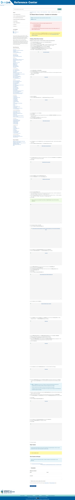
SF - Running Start (15, 130)
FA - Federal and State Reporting (16, 106)
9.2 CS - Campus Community (16, 73)
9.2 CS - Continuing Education (16, 74)
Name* (31, 472)
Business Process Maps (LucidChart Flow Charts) (18, 59)
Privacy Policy (47, 482)
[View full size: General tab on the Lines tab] (45, 168)
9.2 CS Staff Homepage (15, 123)
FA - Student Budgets (15, 100)
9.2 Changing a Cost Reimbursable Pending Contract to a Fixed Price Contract (51, 464)
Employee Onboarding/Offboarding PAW (17, 56)
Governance (14, 61)
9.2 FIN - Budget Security (15, 85)
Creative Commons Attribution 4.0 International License (41, 499)
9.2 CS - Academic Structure (16, 69)
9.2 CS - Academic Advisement (16, 70)
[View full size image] (45, 213)
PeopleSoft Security (15, 65)
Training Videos (14, 67)
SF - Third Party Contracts (15, 131)
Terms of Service (52, 482)
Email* (48, 472)
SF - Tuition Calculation (15, 132)
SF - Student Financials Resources (16, 133)
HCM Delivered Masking (16, 143)
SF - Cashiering (14, 126)
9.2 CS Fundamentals (15, 75)
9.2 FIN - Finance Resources (16, 92)
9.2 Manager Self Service (15, 121)
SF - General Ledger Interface (16, 128)
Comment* (31, 475)
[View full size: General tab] (45, 85)
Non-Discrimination (30, 495)
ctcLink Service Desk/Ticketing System (17, 52)
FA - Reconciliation (15, 107)
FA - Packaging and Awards (16, 101)
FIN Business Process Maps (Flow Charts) (17, 93)
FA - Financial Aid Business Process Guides (17, 108)
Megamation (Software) (15, 63)
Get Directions (44, 495)
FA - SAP (14, 102)
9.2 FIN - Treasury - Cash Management (17, 91)
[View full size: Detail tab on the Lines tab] (45, 184)
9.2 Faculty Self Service (15, 119)
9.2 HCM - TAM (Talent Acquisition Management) (18, 115)
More (13, 145)
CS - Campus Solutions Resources (16, 78)
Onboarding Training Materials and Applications (18, 50)
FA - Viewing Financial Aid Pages (16, 97)
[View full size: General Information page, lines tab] (45, 309)
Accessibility (37, 495)
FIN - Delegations (15, 86)
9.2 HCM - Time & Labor (15, 116)
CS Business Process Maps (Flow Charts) (17, 72)
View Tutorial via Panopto (35, 456)
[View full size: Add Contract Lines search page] (45, 150)
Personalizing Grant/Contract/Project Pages (37, 463)
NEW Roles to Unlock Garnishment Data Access (19, 141)
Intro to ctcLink (14, 49)
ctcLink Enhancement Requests (16, 62)
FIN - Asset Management (15, 83)
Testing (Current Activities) (16, 66)
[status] (46, 18)
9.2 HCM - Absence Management (16, 111)
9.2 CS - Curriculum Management (16, 76)
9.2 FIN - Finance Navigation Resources (17, 81)
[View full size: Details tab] (45, 327)
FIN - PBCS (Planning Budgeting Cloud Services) (18, 90)
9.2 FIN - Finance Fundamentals (16, 80)
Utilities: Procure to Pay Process (17, 144)
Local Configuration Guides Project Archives (17, 136)
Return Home (2, 5)
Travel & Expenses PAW (15, 55)
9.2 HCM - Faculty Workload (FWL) (16, 112)
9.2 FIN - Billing (14, 84)
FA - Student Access (15, 96)
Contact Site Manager (51, 495)
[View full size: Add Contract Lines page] (45, 129)
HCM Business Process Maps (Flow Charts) (17, 113)
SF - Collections (14, 127)
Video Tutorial (33, 444)
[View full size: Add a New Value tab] (45, 60)
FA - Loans (14, 105)
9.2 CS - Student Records (15, 77)
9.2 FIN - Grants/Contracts (16, 88)
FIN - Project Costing (15, 89)
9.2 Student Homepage (15, 122)
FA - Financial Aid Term (15, 99)
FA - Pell (14, 104)
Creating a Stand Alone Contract (36, 38)
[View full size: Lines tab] (45, 105)
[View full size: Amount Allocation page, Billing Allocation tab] (45, 286)
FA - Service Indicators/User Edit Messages (17, 103)
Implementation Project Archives (16, 135)
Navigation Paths (15, 64)
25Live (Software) (15, 58)
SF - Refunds (14, 129)
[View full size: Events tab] (45, 354)
